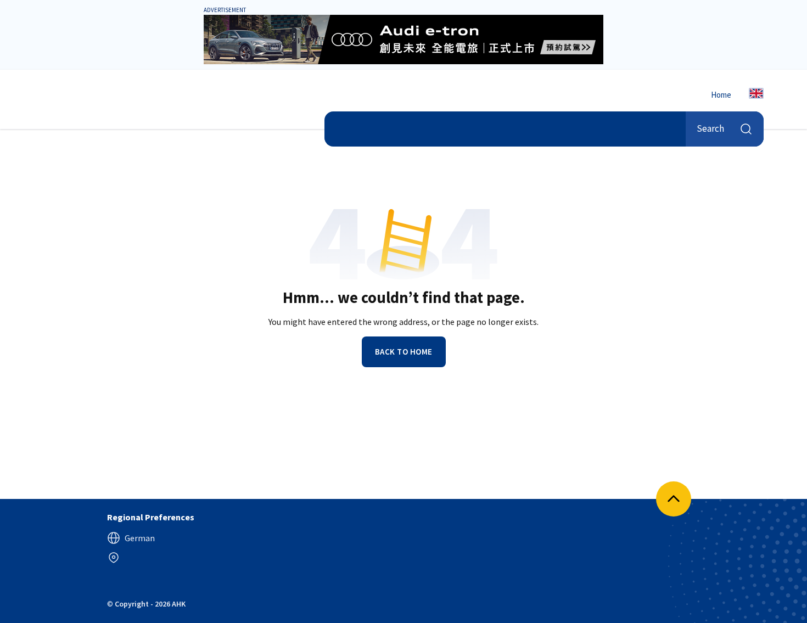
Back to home (404, 351)
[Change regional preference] (113, 557)
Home (721, 94)
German (140, 537)
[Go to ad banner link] (403, 39)
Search (710, 128)
